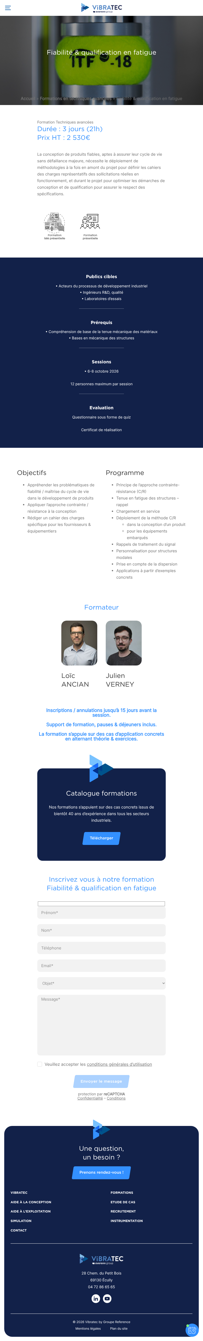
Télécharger (101, 838)
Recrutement (123, 1211)
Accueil (28, 98)
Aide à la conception (31, 1202)
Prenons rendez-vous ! (101, 1173)
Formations (121, 1193)
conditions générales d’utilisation (119, 1064)
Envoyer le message (101, 1081)
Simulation (21, 1221)
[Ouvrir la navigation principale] (8, 8)
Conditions (116, 1098)
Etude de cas (122, 1202)
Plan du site (119, 1328)
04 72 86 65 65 (101, 1287)
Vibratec (19, 1193)
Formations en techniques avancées (76, 98)
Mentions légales (88, 1328)
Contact (19, 1230)
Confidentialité (90, 1098)
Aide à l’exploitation (31, 1211)
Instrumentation (126, 1221)
